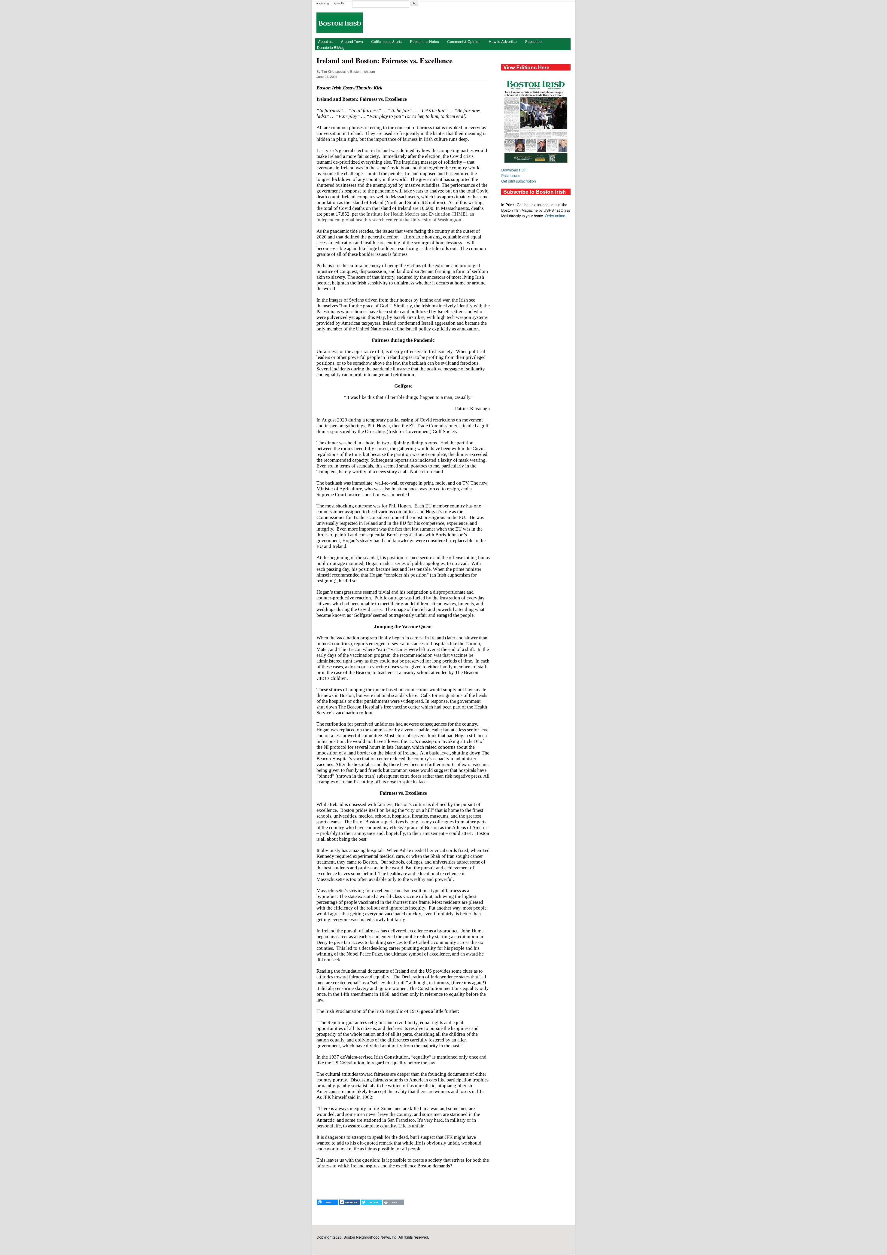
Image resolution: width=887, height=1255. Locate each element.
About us (325, 41)
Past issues (510, 175)
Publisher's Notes (424, 41)
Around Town (352, 41)
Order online (555, 215)
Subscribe (533, 41)
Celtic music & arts (386, 41)
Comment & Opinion (463, 41)
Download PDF (514, 170)
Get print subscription (518, 181)
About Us (339, 3)
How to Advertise (503, 41)
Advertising (322, 3)
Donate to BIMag (330, 47)
